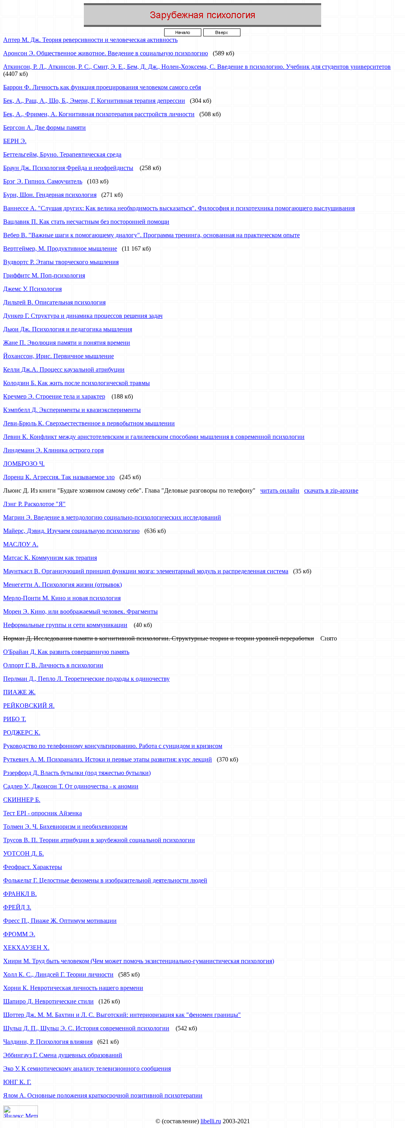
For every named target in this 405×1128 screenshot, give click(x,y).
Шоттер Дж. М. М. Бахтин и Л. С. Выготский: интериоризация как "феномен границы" (122, 1014)
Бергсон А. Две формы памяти (44, 127)
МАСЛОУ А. (20, 544)
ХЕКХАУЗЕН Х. (26, 947)
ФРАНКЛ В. (20, 893)
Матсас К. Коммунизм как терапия (50, 557)
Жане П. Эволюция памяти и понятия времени (66, 342)
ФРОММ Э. (19, 934)
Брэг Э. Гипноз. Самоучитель (42, 181)
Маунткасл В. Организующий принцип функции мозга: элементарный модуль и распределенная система (145, 571)
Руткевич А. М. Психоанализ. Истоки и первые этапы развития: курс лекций (107, 759)
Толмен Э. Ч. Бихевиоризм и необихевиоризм (65, 826)
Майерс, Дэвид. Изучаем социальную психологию (71, 530)
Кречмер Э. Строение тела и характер (54, 396)
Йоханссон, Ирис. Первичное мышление (58, 356)
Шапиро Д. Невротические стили (48, 1001)
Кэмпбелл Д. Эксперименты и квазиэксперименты (72, 409)
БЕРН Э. (14, 141)
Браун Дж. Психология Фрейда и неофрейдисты (68, 167)
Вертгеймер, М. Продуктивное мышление (60, 248)
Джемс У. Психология (32, 288)
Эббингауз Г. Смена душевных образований (62, 1055)
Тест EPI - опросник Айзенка (42, 813)
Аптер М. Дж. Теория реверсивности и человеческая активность (90, 39)
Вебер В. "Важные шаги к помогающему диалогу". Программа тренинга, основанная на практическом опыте (151, 235)
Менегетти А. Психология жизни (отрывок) (62, 584)
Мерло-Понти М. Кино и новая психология (62, 598)
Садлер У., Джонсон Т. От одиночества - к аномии (70, 786)
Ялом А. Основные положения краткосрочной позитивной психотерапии (102, 1095)
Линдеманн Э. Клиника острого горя (53, 450)
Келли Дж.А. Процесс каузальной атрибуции (64, 369)
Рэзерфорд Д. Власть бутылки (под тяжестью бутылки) (77, 772)
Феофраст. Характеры (32, 866)
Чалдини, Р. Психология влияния (48, 1041)
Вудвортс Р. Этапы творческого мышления (61, 262)
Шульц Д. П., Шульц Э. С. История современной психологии (86, 1028)
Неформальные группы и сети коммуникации (65, 625)
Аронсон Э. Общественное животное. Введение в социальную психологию (105, 53)
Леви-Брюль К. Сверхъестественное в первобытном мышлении (89, 423)
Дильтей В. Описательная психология (54, 302)
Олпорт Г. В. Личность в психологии (53, 665)
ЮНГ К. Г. (17, 1082)
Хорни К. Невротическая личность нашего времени (73, 987)
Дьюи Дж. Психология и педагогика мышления (67, 329)
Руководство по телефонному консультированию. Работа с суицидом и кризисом (112, 746)
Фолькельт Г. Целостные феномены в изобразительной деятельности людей (105, 880)
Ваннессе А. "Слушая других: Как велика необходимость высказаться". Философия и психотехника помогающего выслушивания (179, 208)
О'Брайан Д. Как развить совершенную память (66, 651)
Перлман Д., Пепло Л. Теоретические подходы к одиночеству (86, 678)
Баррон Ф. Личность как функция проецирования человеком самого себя (102, 87)
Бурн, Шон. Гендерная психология (50, 194)
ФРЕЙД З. (17, 907)
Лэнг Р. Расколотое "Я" (34, 504)
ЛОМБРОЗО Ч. (24, 463)
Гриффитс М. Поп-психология (44, 275)
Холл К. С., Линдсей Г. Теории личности (58, 974)
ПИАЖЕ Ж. (19, 692)
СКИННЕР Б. (21, 799)
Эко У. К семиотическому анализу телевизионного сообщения (87, 1068)
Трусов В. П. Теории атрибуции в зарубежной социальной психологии (99, 840)
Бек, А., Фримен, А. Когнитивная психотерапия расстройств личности (99, 114)
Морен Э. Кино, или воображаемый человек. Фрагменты (80, 611)
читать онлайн (279, 490)
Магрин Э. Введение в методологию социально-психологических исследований (112, 517)
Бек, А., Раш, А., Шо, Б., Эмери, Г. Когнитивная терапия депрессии (94, 100)
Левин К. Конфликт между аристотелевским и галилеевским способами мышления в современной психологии (154, 436)
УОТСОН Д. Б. (23, 853)
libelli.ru (211, 1121)
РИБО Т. (14, 719)
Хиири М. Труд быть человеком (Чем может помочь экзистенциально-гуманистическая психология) (138, 961)
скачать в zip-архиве (331, 490)
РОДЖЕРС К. (21, 732)
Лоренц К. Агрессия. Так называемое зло (59, 477)
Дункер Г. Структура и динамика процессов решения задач (83, 315)
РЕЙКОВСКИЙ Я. (29, 705)
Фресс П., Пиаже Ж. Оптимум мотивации (60, 920)
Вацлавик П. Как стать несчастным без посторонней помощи (86, 221)
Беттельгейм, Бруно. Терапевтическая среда (62, 154)
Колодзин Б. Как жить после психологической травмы (76, 383)
